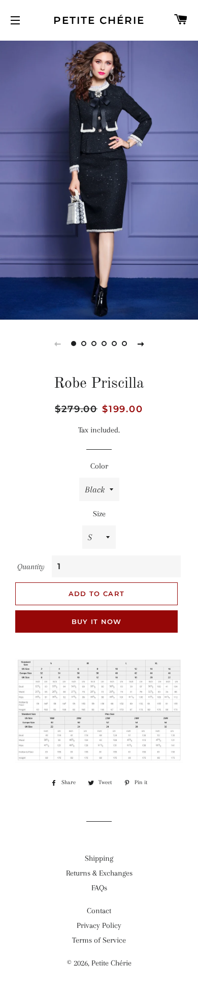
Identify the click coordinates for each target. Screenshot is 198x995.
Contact (99, 910)
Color (99, 466)
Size (99, 513)
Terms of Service (99, 940)
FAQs (99, 887)
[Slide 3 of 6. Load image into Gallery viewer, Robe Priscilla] (94, 343)
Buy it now (97, 621)
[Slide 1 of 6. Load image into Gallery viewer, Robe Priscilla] (74, 343)
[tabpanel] (99, 179)
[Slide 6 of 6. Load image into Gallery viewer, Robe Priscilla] (124, 343)
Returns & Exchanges (99, 873)
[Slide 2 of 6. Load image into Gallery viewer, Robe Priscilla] (84, 343)
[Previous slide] (57, 343)
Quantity (31, 566)
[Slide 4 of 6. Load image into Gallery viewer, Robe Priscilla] (104, 343)
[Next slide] (140, 343)
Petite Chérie (99, 20)
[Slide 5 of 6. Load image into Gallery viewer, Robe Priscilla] (114, 343)
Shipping (99, 858)
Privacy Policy (99, 925)
